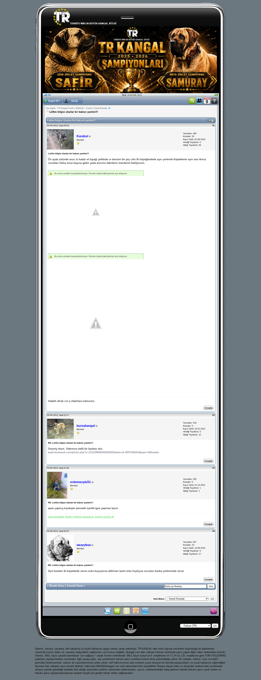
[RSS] (135, 614)
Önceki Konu (56, 585)
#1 (213, 125)
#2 (213, 415)
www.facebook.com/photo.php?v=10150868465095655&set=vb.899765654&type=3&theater (103, 452)
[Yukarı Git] (213, 611)
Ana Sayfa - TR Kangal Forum (60, 108)
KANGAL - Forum (84, 108)
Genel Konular (100, 108)
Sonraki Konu (75, 585)
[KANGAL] (117, 614)
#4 (213, 531)
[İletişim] (107, 614)
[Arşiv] (126, 614)
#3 (213, 468)
